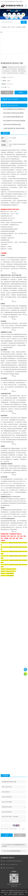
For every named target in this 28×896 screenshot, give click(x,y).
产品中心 (13, 27)
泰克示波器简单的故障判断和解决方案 (13, 116)
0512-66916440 (25, 669)
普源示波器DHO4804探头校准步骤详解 (13, 113)
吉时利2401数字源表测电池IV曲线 (12, 124)
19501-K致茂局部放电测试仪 (14, 851)
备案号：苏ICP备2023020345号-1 (16, 892)
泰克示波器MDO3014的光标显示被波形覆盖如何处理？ (14, 120)
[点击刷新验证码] (16, 825)
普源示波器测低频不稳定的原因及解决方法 (14, 109)
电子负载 (18, 27)
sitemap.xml (21, 894)
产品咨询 (7, 92)
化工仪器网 (14, 894)
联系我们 (20, 92)
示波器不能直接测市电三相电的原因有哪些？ (14, 128)
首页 (8, 27)
